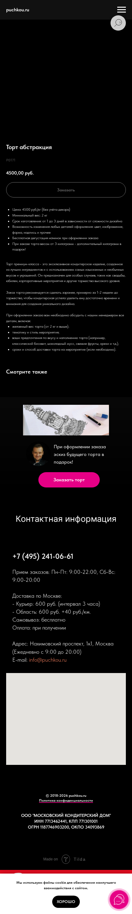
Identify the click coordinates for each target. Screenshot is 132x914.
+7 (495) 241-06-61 (42, 556)
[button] (69, 479)
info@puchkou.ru (48, 659)
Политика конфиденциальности (66, 800)
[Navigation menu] (121, 10)
